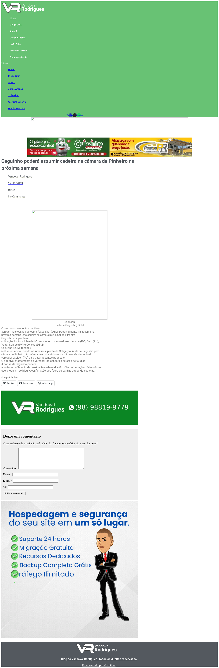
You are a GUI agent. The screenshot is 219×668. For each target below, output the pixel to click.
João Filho (15, 44)
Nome (7, 474)
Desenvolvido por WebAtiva (98, 665)
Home (13, 18)
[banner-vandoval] (69, 423)
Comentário (10, 468)
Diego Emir (16, 24)
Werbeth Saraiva (18, 50)
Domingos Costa (18, 57)
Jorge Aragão (17, 37)
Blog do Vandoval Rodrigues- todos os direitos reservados (99, 659)
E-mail (7, 480)
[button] (74, 63)
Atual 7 (13, 31)
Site (5, 487)
